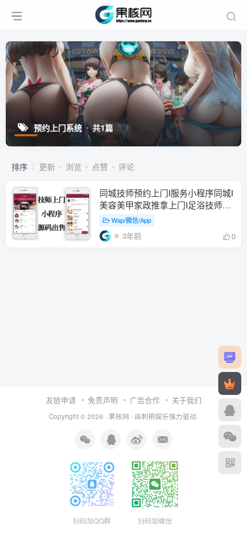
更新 (47, 166)
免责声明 (103, 399)
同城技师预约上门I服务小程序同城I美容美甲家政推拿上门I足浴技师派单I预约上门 (166, 205)
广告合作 (145, 399)
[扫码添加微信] (229, 436)
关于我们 (187, 399)
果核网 (119, 416)
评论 (126, 166)
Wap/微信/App (131, 219)
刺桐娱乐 (155, 416)
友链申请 (61, 399)
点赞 (100, 166)
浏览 (73, 166)
